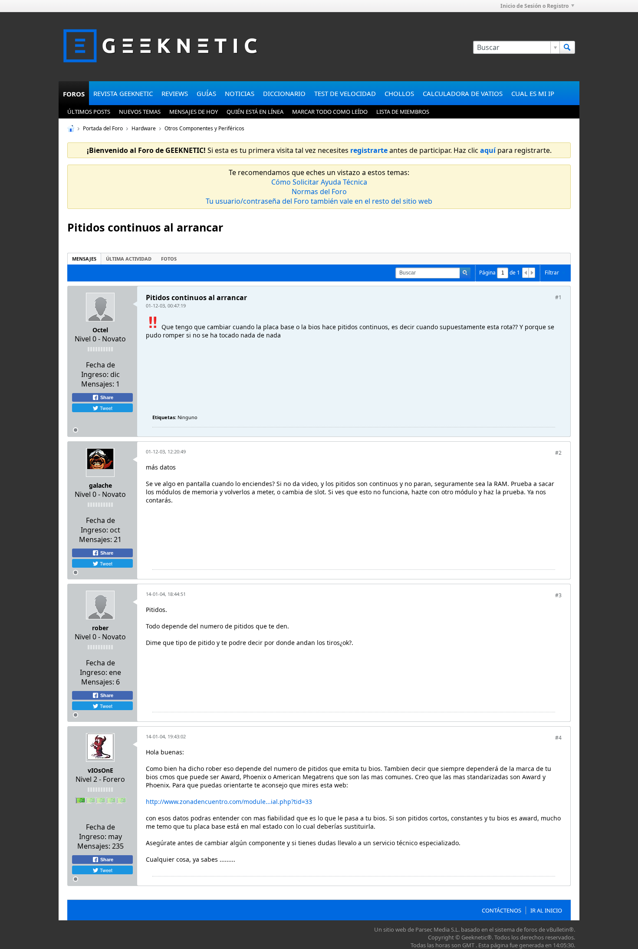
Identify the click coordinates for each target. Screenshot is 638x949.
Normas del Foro (319, 191)
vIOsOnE (100, 770)
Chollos (399, 93)
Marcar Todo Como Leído (330, 112)
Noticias (239, 93)
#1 (558, 297)
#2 (558, 452)
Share (106, 397)
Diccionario (284, 93)
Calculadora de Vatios (463, 93)
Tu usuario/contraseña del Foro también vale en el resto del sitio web (319, 201)
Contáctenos (501, 910)
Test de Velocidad (345, 93)
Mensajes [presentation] (84, 258)
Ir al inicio (546, 910)
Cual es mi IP (532, 93)
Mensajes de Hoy (193, 112)
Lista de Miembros (402, 112)
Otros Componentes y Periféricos (204, 128)
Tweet (105, 407)
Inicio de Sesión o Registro (534, 6)
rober (100, 628)
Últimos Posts (88, 112)
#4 (558, 737)
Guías (206, 93)
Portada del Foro (103, 128)
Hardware (144, 128)
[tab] (84, 259)
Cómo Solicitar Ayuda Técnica (319, 182)
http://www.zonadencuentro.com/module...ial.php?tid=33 (229, 801)
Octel (100, 330)
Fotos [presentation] (169, 258)
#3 (558, 595)
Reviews (174, 93)
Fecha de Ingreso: (98, 369)
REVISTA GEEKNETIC (123, 93)
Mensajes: (97, 384)
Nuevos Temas (140, 112)
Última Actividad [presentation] (128, 258)
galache (100, 485)
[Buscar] (567, 47)
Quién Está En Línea (255, 112)
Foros (74, 93)
